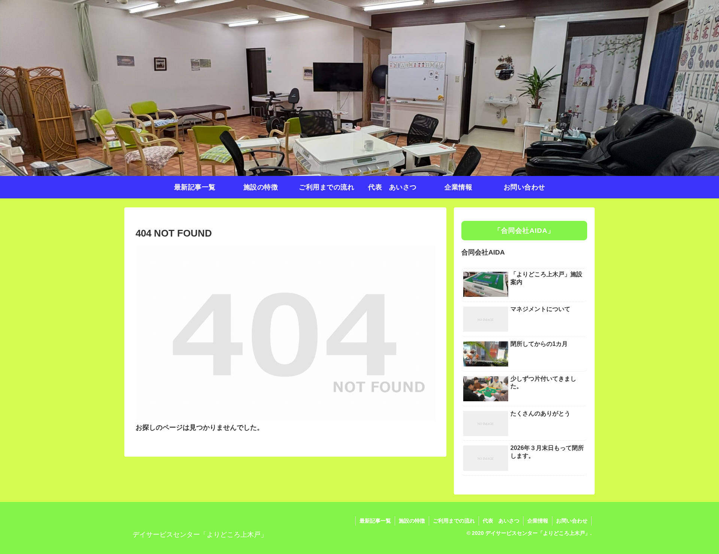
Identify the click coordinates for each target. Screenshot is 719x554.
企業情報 (537, 521)
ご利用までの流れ (454, 521)
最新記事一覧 (375, 521)
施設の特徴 (412, 521)
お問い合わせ (572, 521)
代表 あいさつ (501, 521)
